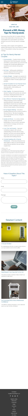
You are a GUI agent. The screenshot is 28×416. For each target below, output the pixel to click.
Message (3, 195)
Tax (14, 407)
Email (2, 186)
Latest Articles (14, 413)
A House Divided (6, 243)
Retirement (14, 400)
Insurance (14, 406)
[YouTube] (15, 396)
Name (2, 178)
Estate (14, 404)
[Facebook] (10, 396)
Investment (14, 402)
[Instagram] (17, 396)
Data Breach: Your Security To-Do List (12, 272)
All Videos (14, 415)
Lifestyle (14, 411)
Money (14, 409)
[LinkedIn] (13, 396)
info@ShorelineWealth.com (14, 393)
